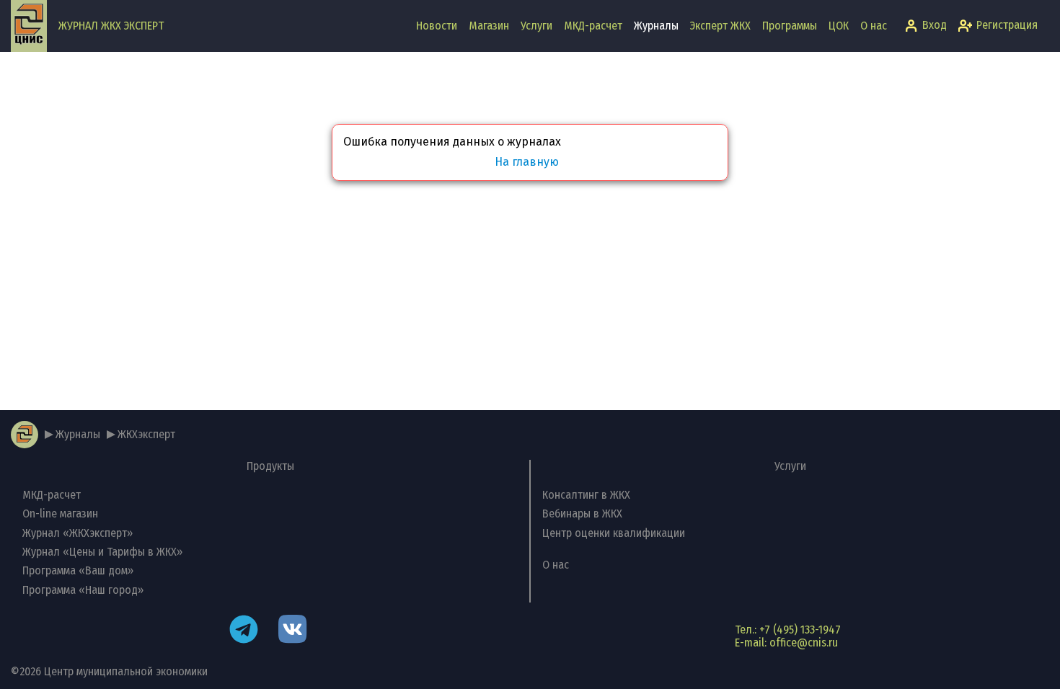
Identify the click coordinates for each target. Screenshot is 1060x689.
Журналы (656, 25)
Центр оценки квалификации (613, 533)
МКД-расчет (593, 25)
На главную (527, 162)
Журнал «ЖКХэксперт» (77, 533)
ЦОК (839, 25)
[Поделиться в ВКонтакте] (293, 630)
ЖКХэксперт (146, 434)
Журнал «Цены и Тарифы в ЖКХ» (102, 552)
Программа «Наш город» (82, 590)
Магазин (489, 25)
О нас (873, 25)
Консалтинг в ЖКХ (586, 495)
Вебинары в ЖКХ (582, 513)
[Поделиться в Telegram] (243, 630)
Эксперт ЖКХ (720, 25)
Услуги (536, 25)
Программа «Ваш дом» (77, 570)
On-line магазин (60, 513)
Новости (436, 25)
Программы (789, 25)
